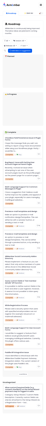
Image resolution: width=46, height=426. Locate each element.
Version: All (19, 41)
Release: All (10, 46)
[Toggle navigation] (40, 5)
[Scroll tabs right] (41, 13)
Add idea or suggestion (21, 51)
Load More (23, 374)
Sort (24, 46)
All (7, 41)
